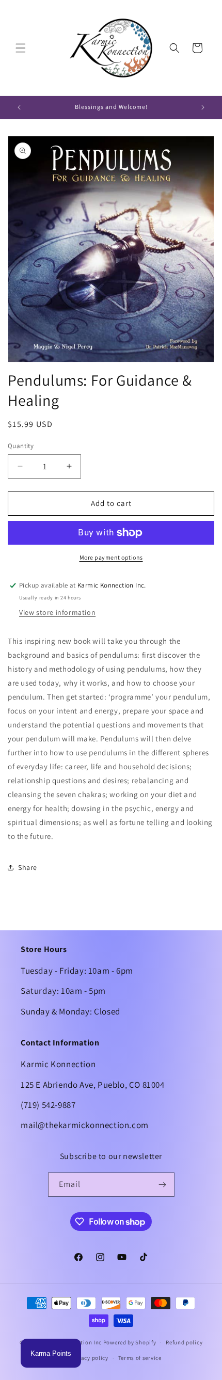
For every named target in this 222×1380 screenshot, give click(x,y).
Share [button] (27, 867)
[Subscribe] (162, 1184)
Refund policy (184, 1342)
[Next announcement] (203, 107)
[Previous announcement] (19, 107)
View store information (57, 612)
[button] (20, 48)
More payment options (111, 557)
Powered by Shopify (129, 1341)
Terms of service (140, 1357)
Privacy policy (89, 1357)
